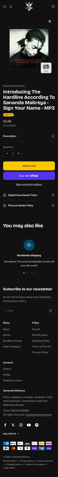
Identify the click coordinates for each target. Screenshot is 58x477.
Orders (7, 368)
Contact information (34, 464)
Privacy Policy (40, 352)
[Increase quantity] (18, 153)
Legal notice (9, 467)
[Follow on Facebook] (5, 425)
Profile (6, 374)
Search (36, 329)
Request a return (12, 380)
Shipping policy (13, 464)
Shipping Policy (41, 340)
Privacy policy (26, 460)
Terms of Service (41, 346)
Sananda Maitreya (14, 85)
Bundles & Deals (12, 340)
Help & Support (12, 346)
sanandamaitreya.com (39, 414)
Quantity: (8, 146)
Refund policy (40, 334)
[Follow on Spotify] (37, 425)
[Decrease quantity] (7, 153)
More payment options (29, 184)
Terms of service (45, 460)
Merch (6, 334)
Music (6, 329)
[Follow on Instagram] (21, 425)
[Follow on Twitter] (13, 425)
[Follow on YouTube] (29, 425)
